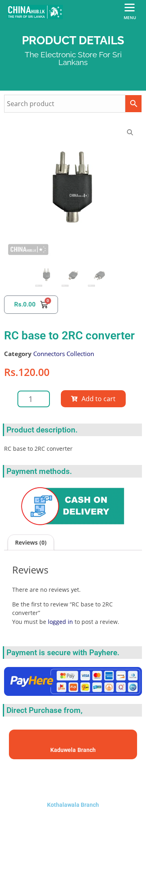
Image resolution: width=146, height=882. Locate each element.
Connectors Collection (63, 354)
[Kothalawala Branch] (73, 778)
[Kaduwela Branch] (73, 741)
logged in (60, 622)
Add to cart (99, 398)
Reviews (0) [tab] (31, 542)
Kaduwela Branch (73, 750)
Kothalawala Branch (73, 805)
